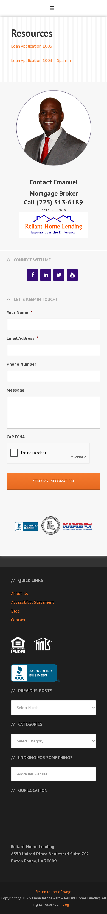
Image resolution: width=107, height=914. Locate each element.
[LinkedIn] (45, 275)
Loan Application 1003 (31, 46)
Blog (15, 611)
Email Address (23, 338)
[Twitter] (59, 275)
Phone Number (21, 364)
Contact (18, 619)
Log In (68, 904)
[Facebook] (32, 275)
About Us (19, 593)
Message (15, 390)
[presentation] (48, 453)
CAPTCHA (16, 437)
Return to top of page (53, 891)
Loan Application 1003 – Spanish (41, 60)
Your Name (19, 312)
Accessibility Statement (32, 602)
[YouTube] (72, 275)
